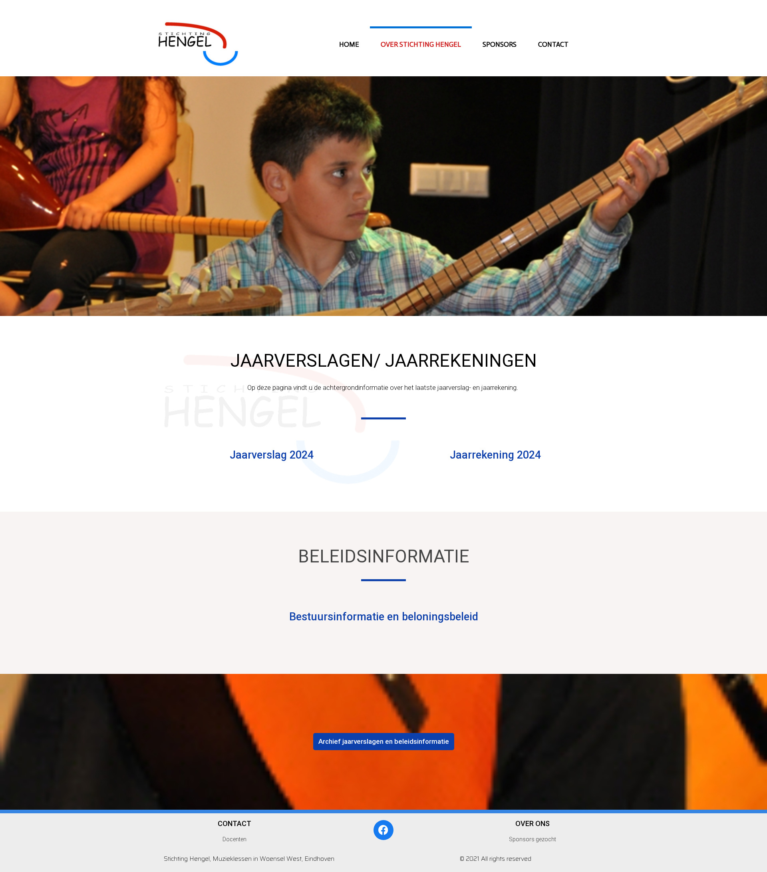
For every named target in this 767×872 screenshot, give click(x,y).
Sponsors (500, 44)
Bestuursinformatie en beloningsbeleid (383, 616)
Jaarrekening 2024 (495, 455)
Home (349, 44)
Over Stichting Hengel (421, 44)
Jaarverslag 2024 (272, 455)
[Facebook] (383, 830)
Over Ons (532, 823)
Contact (553, 44)
